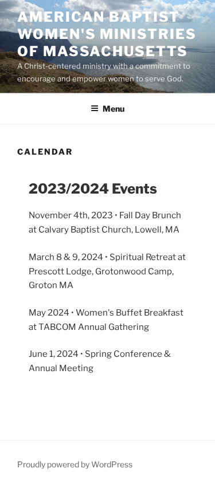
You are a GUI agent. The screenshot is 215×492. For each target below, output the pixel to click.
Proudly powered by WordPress (74, 464)
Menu (113, 108)
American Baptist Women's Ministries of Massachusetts (107, 34)
